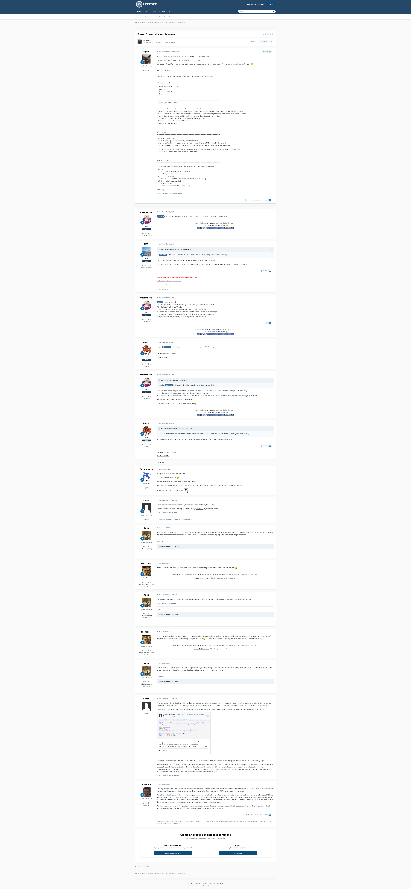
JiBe (250, 200)
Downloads (148, 17)
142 (150, 364)
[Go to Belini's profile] (146, 535)
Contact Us (211, 883)
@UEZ (160, 302)
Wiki (147, 11)
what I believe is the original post (180, 304)
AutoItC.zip (160, 190)
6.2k (144, 233)
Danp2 (146, 342)
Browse (139, 11)
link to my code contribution (211, 223)
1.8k (147, 519)
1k (145, 803)
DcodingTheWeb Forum (201, 578)
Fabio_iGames (146, 469)
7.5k (144, 265)
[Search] (273, 11)
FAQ (170, 11)
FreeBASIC (199, 509)
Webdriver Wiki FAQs (163, 357)
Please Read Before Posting (216, 225)
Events (158, 17)
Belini (146, 528)
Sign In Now (238, 853)
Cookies (220, 883)
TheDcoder (146, 563)
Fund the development (215, 574)
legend (148, 40)
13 (150, 582)
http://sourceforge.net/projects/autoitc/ (196, 56)
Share (254, 42)
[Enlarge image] (252, 64)
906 (145, 547)
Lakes (146, 500)
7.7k (144, 364)
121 (150, 265)
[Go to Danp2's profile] (146, 350)
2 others (265, 200)
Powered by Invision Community (205, 886)
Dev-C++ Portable (179, 260)
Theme (191, 883)
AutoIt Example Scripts (167, 43)
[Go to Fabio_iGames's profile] (146, 477)
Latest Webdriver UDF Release (166, 354)
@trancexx (166, 347)
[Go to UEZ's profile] (146, 251)
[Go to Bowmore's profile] (146, 792)
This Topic (265, 11)
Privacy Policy (201, 883)
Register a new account (173, 853)
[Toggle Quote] (160, 249)
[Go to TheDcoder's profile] (146, 571)
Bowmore (146, 784)
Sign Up (270, 4)
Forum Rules (168, 17)
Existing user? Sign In (255, 4)
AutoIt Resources (158, 11)
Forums (138, 17)
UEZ (146, 244)
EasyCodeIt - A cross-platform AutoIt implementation (190, 574)
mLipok (256, 815)
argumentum (256, 200)
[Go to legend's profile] (140, 41)
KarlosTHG (264, 815)
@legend (161, 216)
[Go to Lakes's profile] (146, 508)
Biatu (246, 200)
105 (150, 233)
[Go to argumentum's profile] (146, 219)
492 (145, 70)
